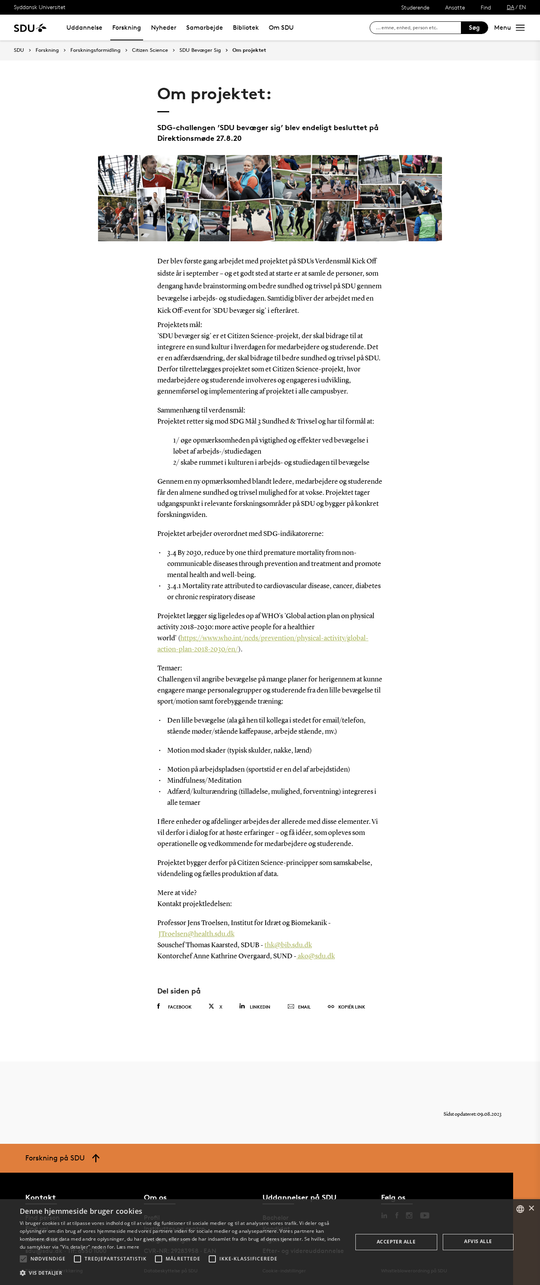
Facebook (180, 1007)
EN (522, 7)
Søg (474, 27)
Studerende (415, 7)
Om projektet (249, 50)
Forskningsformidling (95, 50)
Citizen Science (150, 50)
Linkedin (260, 1007)
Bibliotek (246, 27)
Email (304, 1007)
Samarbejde (204, 27)
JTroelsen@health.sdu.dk (196, 934)
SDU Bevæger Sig (200, 50)
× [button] (531, 1208)
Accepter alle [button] (396, 1241)
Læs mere (128, 1246)
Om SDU (281, 27)
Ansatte (455, 7)
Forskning (126, 27)
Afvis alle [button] (478, 1241)
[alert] (270, 1242)
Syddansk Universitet (40, 7)
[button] (23, 1259)
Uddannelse (84, 27)
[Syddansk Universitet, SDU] (30, 27)
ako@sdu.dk (315, 956)
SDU (19, 50)
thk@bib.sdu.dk (288, 945)
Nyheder (163, 27)
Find (486, 7)
